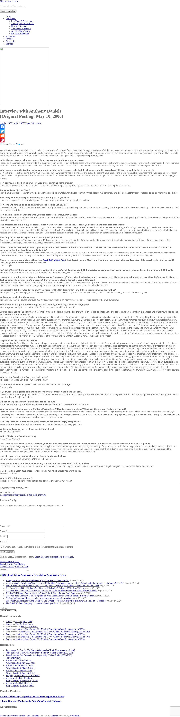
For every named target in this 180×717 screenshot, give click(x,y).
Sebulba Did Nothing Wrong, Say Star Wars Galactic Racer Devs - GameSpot (40, 593)
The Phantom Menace (21, 28)
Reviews (9, 39)
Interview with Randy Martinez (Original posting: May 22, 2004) (20, 666)
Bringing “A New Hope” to (23, 675)
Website (3, 541)
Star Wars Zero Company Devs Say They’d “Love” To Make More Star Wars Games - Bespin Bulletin (51, 590)
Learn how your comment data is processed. (54, 557)
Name (3, 531)
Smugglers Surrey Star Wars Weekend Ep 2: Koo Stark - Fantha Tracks (37, 580)
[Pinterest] (90, 140)
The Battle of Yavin (24, 624)
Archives (4, 608)
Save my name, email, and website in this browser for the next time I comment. (38, 547)
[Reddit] (90, 135)
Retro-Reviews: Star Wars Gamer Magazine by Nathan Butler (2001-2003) (39, 655)
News (8, 16)
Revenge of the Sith (20, 33)
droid (34, 495)
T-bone (27, 123)
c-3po (29, 495)
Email (3, 536)
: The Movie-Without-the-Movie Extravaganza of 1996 (50, 629)
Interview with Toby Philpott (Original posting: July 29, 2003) (20, 661)
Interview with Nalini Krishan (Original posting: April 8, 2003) (20, 684)
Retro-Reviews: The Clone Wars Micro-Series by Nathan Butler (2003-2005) (40, 653)
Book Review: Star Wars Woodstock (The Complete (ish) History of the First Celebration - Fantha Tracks (52, 585)
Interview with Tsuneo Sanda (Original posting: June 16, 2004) (20, 671)
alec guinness (6, 495)
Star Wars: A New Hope (22, 21)
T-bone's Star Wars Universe (12, 715)
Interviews (10, 36)
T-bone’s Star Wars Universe (12, 6)
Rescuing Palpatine (23, 621)
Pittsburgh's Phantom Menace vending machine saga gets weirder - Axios (38, 598)
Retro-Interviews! (13, 658)
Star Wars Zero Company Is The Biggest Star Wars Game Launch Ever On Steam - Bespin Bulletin (50, 596)
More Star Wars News (53, 575)
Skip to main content (9, 1)
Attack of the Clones (20, 31)
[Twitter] (90, 131)
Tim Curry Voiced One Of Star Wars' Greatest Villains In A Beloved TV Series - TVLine (45, 588)
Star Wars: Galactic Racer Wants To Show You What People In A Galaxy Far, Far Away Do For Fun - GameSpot (56, 601)
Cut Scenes (11, 18)
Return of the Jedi (19, 26)
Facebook (10, 41)
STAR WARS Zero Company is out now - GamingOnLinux (32, 603)
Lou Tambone (33, 715)
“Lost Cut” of (54, 260)
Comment (5, 526)
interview (42, 495)
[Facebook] (90, 126)
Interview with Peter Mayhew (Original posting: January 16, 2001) (22, 679)
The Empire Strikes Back (22, 23)
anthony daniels (19, 495)
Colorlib (54, 715)
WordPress (74, 715)
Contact (9, 44)
